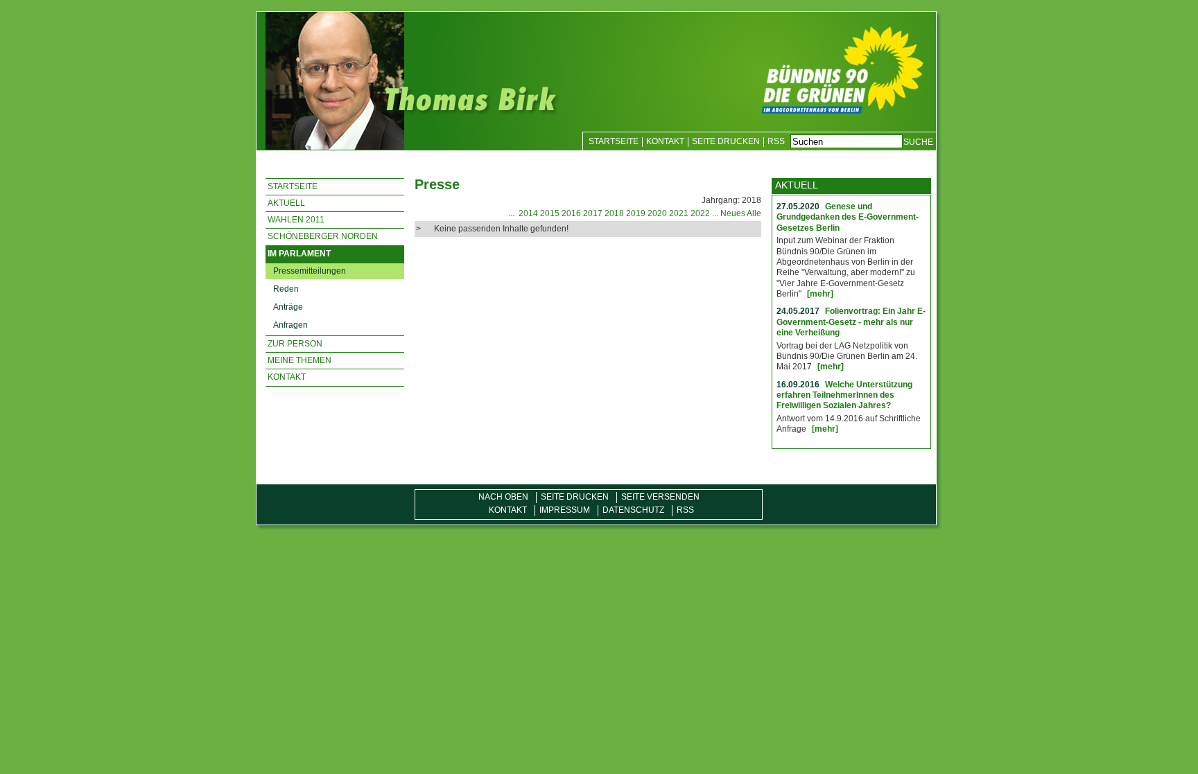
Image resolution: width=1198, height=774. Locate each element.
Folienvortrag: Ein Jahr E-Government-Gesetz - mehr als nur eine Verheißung (851, 321)
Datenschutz (633, 510)
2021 (678, 213)
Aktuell (286, 203)
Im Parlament (299, 253)
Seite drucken (726, 141)
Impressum (564, 510)
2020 (657, 213)
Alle (754, 213)
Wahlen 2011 (296, 220)
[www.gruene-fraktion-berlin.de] (862, 67)
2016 (571, 213)
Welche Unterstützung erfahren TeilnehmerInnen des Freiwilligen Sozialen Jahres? (844, 395)
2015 (549, 213)
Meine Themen (299, 360)
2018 (614, 213)
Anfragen (290, 325)
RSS (776, 141)
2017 (592, 213)
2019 (635, 213)
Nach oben (503, 497)
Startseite (614, 141)
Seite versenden (660, 497)
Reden (286, 289)
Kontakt (665, 141)
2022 (700, 213)
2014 (528, 213)
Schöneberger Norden (323, 236)
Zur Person (295, 344)
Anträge (288, 307)
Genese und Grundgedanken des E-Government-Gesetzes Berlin (847, 217)
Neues (732, 213)
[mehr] (820, 294)
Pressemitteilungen (309, 271)
